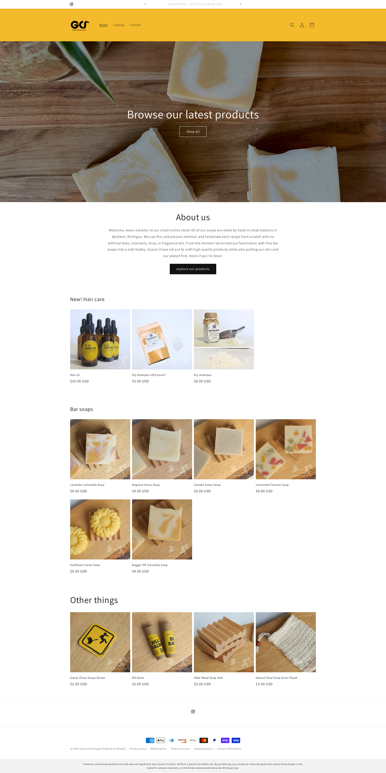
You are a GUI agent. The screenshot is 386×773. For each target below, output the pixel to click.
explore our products (193, 269)
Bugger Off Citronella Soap (150, 565)
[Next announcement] (240, 4)
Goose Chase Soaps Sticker (87, 678)
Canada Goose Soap (207, 485)
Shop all (192, 131)
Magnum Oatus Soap (146, 485)
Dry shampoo (203, 375)
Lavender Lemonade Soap (87, 485)
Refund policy (159, 748)
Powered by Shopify (114, 748)
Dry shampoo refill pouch (148, 375)
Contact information (229, 748)
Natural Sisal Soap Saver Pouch (277, 678)
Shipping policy (203, 748)
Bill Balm (138, 678)
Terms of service (180, 748)
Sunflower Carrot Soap (85, 565)
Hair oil (75, 375)
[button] (292, 25)
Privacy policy (138, 748)
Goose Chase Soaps (90, 748)
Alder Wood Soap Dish (208, 678)
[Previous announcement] (145, 4)
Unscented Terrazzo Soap (272, 485)
